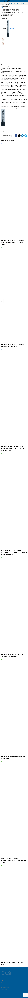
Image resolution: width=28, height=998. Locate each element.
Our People (3, 982)
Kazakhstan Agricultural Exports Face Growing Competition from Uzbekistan (12, 242)
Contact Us (3, 985)
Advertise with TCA (5, 987)
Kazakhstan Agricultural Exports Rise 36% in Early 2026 (12, 345)
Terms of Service (4, 989)
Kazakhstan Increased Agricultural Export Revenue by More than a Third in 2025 (13, 448)
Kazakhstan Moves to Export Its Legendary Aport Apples (12, 655)
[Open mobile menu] (1, 3)
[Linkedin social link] (22, 135)
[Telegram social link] (25, 135)
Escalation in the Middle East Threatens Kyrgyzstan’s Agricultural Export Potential (14, 552)
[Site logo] (14, 3)
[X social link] (19, 135)
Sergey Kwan (11, 28)
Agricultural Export (6, 135)
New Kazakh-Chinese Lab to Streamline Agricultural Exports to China (13, 860)
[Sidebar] (1, 301)
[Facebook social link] (16, 135)
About (2, 980)
